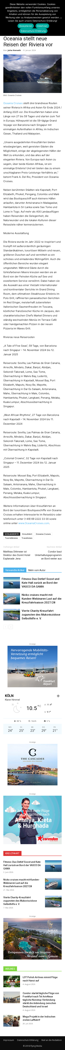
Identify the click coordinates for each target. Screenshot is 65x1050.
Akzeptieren (25, 26)
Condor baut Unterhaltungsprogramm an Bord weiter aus (48, 555)
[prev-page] (5, 627)
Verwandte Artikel (14, 570)
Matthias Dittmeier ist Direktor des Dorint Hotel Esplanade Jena (16, 555)
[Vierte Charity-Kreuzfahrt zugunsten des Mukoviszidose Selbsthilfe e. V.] (11, 614)
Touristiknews (11, 538)
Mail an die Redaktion (52, 1040)
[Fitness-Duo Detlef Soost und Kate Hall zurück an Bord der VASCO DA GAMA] (11, 582)
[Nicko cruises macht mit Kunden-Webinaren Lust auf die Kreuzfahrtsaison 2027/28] (11, 598)
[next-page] (11, 627)
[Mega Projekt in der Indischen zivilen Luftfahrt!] (11, 1021)
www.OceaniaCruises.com (33, 523)
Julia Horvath (14, 50)
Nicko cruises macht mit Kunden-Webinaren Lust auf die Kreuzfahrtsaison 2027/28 (42, 598)
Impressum (8, 1040)
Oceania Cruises (13, 103)
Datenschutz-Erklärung (27, 1040)
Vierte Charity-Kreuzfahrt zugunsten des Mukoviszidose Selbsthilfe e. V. (41, 614)
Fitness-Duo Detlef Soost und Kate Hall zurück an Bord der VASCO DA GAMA (40, 582)
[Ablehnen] (60, 18)
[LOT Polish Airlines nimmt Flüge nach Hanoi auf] (11, 981)
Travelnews (27, 538)
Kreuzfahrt (27, 534)
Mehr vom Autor (37, 570)
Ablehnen (42, 26)
